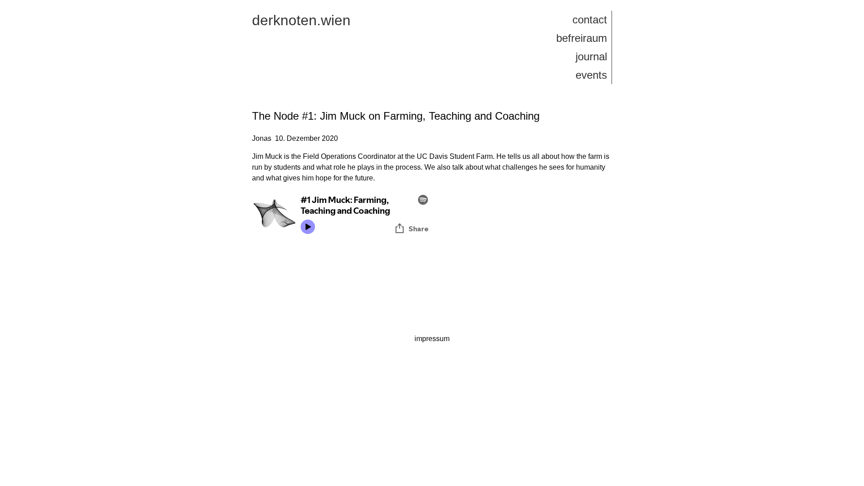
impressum (432, 338)
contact (589, 20)
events (591, 75)
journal (591, 56)
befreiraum (581, 38)
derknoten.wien (301, 20)
